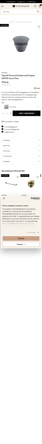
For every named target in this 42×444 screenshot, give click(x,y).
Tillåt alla (21, 238)
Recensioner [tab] (6, 151)
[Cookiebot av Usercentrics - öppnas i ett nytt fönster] (31, 198)
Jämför (38, 88)
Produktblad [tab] (6, 161)
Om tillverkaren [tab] (7, 156)
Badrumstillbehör (29, 22)
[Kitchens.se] (21, 6)
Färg (3, 102)
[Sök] (38, 11)
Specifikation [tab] (6, 140)
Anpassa (20, 244)
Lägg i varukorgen (26, 113)
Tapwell (5, 73)
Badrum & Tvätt (19, 22)
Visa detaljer (31, 232)
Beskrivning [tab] (6, 145)
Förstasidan (11, 22)
